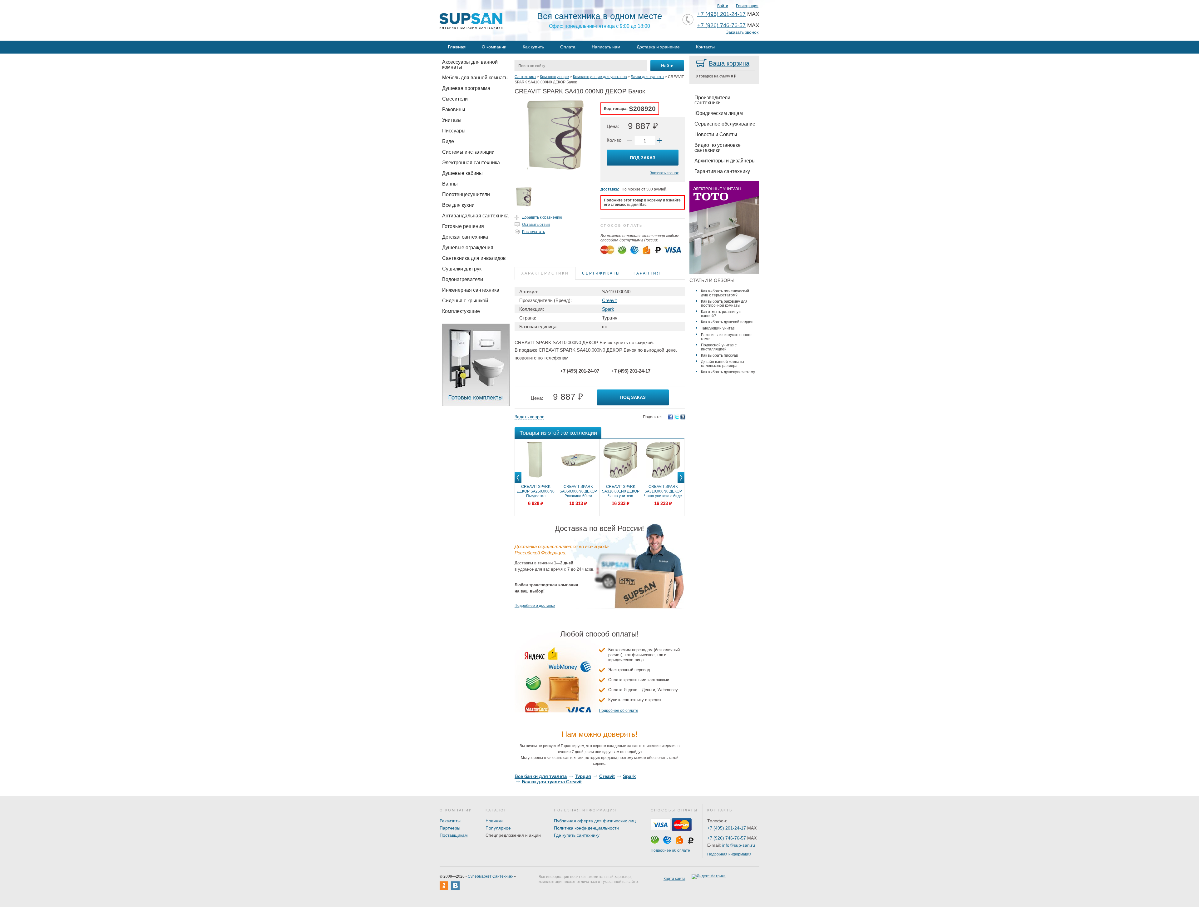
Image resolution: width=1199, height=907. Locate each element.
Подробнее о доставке (535, 605)
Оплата (567, 46)
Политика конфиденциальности (586, 827)
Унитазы (451, 120)
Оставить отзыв (536, 224)
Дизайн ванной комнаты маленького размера (722, 363)
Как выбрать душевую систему (728, 372)
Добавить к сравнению (542, 217)
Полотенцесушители (466, 194)
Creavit (609, 300)
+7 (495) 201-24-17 (721, 14)
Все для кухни (458, 205)
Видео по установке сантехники (717, 147)
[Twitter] (676, 416)
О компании (494, 46)
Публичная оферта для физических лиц (595, 820)
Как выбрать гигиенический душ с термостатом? (725, 293)
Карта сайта (674, 878)
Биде (448, 141)
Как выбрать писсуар (719, 355)
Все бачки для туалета (541, 776)
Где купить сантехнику (577, 835)
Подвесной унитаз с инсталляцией (719, 347)
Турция (583, 776)
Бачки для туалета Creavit (552, 781)
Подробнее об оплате (618, 710)
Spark (608, 309)
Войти (722, 6)
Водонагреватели (462, 279)
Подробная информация (729, 854)
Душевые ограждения (467, 247)
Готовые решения (463, 226)
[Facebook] (670, 416)
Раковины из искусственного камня (726, 337)
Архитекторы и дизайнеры (725, 160)
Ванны (450, 183)
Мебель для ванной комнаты (475, 77)
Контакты (705, 46)
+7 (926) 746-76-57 (721, 25)
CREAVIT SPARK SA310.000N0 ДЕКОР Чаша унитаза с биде (663, 491)
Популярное (498, 827)
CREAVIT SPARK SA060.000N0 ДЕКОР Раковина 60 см (578, 491)
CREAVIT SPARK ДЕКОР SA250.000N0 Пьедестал (536, 491)
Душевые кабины (462, 173)
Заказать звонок (742, 32)
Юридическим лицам (718, 113)
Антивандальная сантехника (475, 215)
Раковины (453, 109)
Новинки (494, 820)
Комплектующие (461, 311)
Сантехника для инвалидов (474, 258)
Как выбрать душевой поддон (727, 322)
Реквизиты (450, 820)
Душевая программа (466, 88)
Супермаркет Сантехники (491, 876)
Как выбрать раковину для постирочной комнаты (724, 303)
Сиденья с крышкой (465, 300)
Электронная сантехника (471, 162)
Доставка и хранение (658, 46)
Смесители (455, 99)
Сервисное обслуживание (724, 123)
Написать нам (606, 46)
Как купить (533, 46)
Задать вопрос (529, 416)
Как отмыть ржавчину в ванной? (721, 314)
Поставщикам (454, 835)
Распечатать (533, 232)
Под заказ (642, 157)
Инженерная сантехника (470, 290)
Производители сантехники (712, 100)
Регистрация (747, 6)
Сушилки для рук (461, 268)
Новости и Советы (715, 134)
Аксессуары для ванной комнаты (470, 64)
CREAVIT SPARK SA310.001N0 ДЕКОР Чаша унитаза (620, 491)
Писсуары (454, 130)
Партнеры (450, 827)
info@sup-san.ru (738, 845)
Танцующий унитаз (718, 328)
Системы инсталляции (468, 152)
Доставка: (609, 189)
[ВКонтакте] (682, 416)
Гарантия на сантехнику (722, 171)
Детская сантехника (465, 237)
